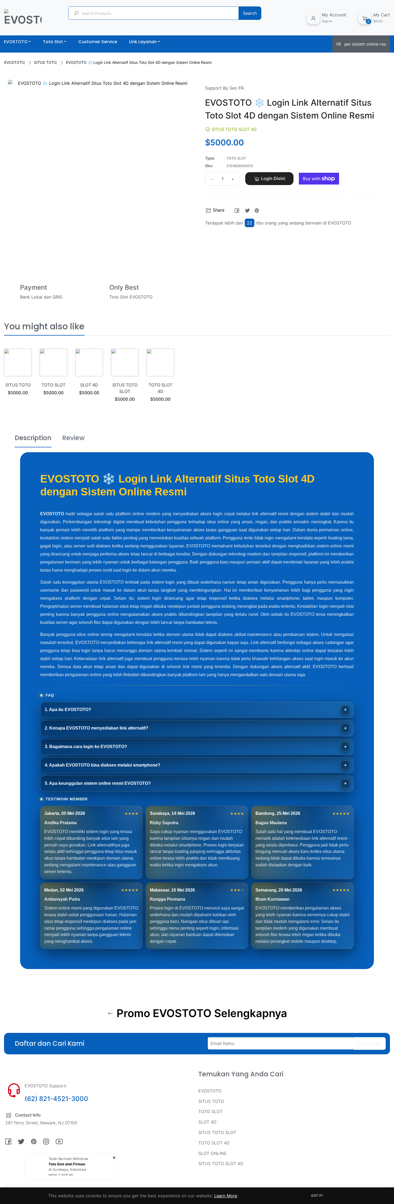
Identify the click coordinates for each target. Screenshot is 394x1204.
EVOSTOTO (14, 62)
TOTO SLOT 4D (214, 1143)
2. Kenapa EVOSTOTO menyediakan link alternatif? (96, 728)
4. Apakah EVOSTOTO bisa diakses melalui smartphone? (102, 765)
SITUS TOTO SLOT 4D (220, 1163)
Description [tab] (33, 437)
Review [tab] (73, 437)
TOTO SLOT (53, 385)
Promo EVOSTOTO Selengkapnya (200, 1013)
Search (250, 13)
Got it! (317, 1196)
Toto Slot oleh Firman (67, 1164)
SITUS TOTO (45, 62)
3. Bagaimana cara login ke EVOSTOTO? (86, 746)
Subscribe (369, 1044)
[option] (18, 379)
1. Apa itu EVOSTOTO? (68, 709)
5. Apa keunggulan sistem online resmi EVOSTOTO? (98, 783)
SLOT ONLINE (212, 1153)
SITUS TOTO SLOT (217, 1132)
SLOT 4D (89, 385)
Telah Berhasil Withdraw (68, 1159)
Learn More (225, 1195)
